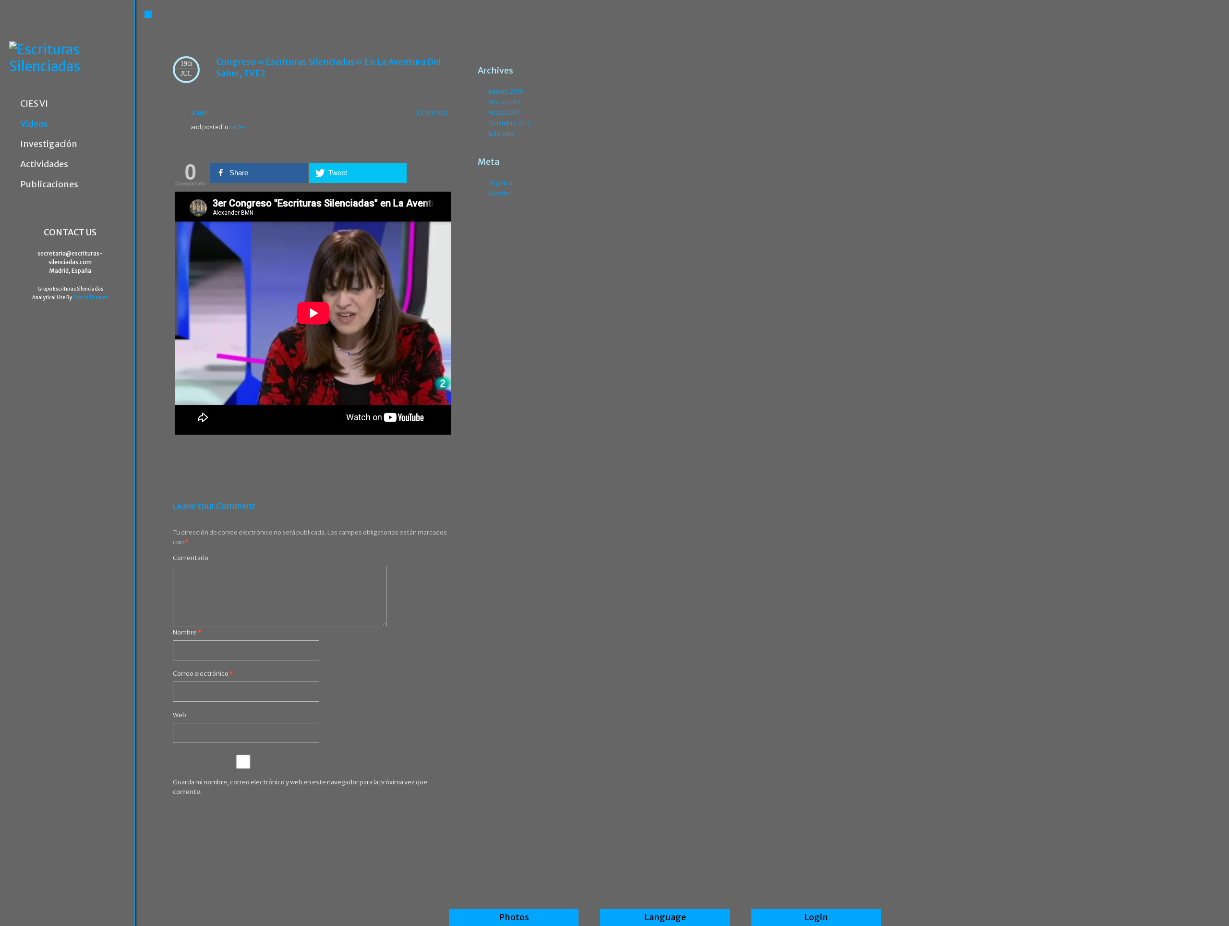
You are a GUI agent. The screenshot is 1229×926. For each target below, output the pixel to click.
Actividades (44, 164)
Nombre (187, 632)
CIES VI (34, 103)
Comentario (190, 558)
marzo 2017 (504, 112)
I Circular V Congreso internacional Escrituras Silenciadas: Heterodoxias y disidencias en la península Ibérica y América (199, 455)
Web (179, 715)
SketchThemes (90, 297)
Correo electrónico (203, 674)
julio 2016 (501, 133)
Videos (34, 124)
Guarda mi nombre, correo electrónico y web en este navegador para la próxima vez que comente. (300, 787)
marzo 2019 (504, 102)
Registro (500, 182)
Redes (237, 127)
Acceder (499, 193)
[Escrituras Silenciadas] (71, 58)
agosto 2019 (505, 91)
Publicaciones (49, 184)
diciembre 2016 (509, 123)
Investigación (48, 144)
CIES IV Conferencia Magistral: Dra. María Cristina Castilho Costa (428, 455)
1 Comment (432, 112)
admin (199, 112)
